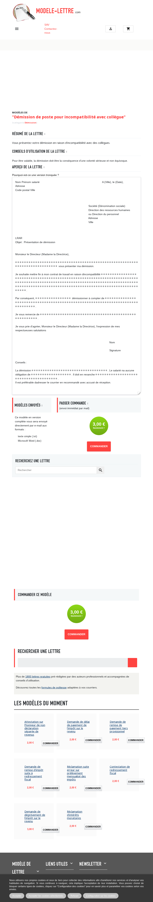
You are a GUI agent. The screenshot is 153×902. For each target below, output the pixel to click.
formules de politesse (54, 687)
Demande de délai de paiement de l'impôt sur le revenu (78, 726)
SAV (46, 24)
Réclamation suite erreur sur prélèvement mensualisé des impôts (78, 773)
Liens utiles (57, 864)
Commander (99, 446)
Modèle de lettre (21, 868)
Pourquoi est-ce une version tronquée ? (35, 174)
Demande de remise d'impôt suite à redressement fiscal (33, 773)
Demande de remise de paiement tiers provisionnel (119, 726)
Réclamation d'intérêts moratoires (74, 815)
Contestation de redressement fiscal (120, 770)
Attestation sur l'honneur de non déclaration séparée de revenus (34, 728)
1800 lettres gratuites (37, 676)
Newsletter (90, 864)
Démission (30, 122)
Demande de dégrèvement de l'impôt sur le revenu (34, 816)
